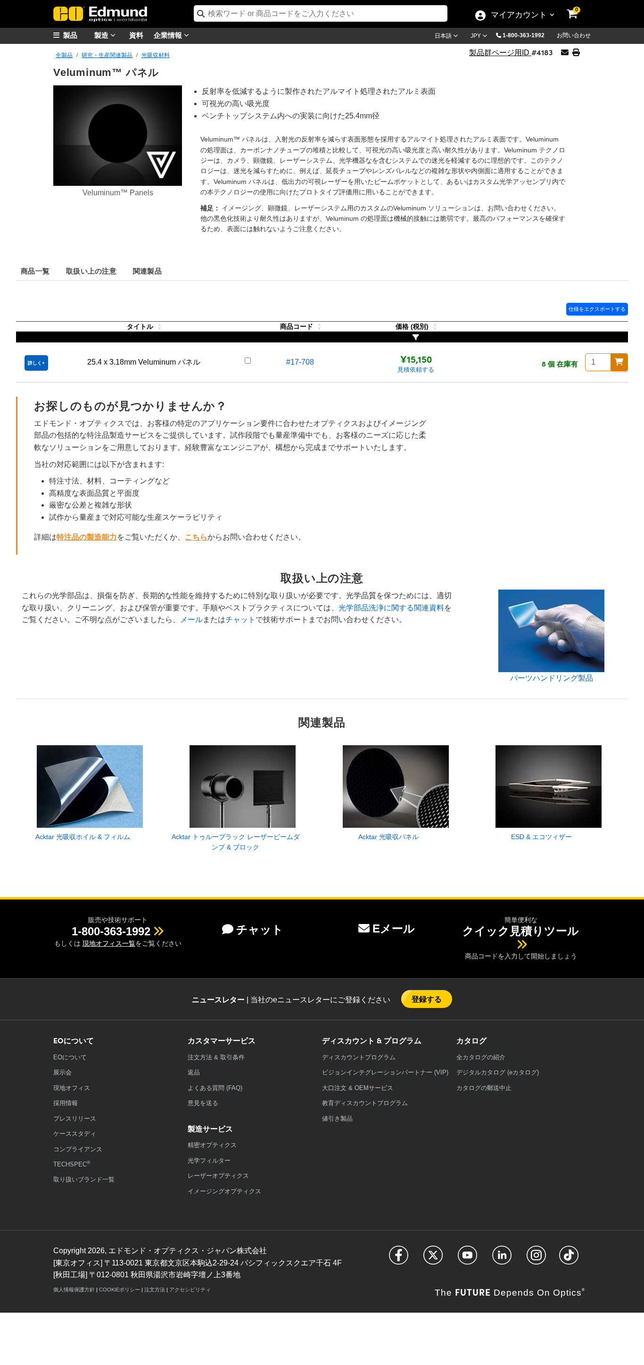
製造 (102, 35)
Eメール (393, 928)
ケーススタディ (74, 1133)
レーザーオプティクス (218, 1175)
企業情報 (169, 35)
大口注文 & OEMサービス (357, 1087)
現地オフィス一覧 (109, 943)
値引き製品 (337, 1118)
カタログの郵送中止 (484, 1087)
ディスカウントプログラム (359, 1057)
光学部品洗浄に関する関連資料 (391, 608)
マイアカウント (518, 15)
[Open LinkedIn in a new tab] (502, 1259)
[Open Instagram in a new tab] (536, 1259)
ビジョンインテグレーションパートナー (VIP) (385, 1072)
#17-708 (300, 362)
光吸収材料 (155, 55)
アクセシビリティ (190, 1289)
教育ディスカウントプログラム (365, 1103)
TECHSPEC (71, 1164)
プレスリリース (74, 1118)
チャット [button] (259, 929)
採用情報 (65, 1103)
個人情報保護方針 (74, 1289)
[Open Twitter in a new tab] (433, 1259)
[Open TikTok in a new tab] (569, 1259)
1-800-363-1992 (524, 35)
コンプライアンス (77, 1149)
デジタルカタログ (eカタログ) (497, 1072)
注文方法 (154, 1289)
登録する (427, 999)
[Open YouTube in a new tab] (467, 1259)
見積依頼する (415, 369)
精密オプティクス (212, 1145)
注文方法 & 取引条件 (216, 1057)
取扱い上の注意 (91, 270)
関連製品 (147, 270)
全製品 (64, 55)
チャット (240, 620)
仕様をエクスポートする (597, 309)
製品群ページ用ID (500, 53)
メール (191, 620)
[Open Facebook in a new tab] (398, 1259)
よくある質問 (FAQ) (215, 1087)
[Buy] (619, 362)
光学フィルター (209, 1160)
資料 (136, 35)
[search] (320, 13)
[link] (578, 7)
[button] (527, 35)
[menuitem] (76, 35)
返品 (194, 1072)
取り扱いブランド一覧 (84, 1179)
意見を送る (203, 1103)
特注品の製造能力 (87, 537)
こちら (196, 537)
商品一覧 (35, 270)
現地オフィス (71, 1087)
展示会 (62, 1072)
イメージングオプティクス (224, 1191)
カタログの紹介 (480, 1057)
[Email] (564, 53)
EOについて (70, 1057)
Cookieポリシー (119, 1289)
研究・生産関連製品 (107, 55)
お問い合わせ (574, 35)
